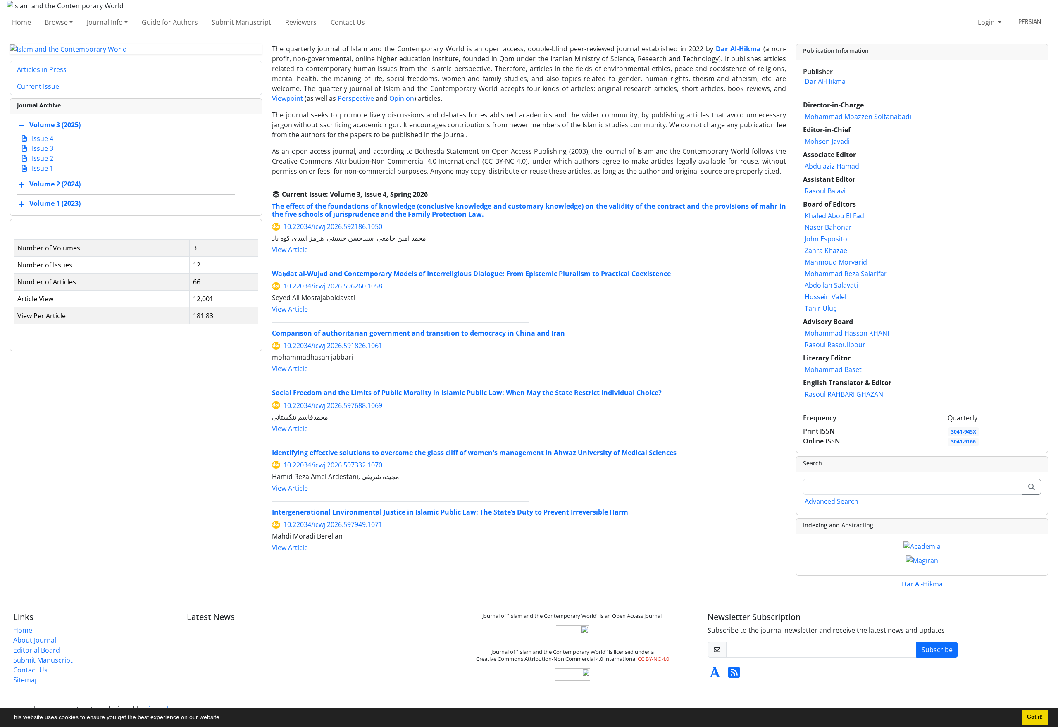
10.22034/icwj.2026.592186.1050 (333, 226)
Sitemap (26, 679)
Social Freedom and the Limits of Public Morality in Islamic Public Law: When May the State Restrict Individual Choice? (467, 392)
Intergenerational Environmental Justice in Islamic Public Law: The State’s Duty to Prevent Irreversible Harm (450, 512)
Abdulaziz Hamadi (833, 166)
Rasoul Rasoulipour (835, 344)
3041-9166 (963, 441)
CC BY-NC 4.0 (653, 659)
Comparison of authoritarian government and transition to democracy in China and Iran (418, 333)
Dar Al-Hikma (825, 81)
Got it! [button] (1035, 717)
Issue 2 (41, 158)
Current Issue (38, 86)
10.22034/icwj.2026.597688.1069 (333, 405)
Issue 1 (41, 168)
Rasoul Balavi (825, 190)
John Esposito (826, 238)
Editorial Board (36, 650)
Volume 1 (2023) (55, 203)
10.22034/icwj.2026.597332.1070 (333, 465)
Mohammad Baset (833, 369)
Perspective (357, 98)
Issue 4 (41, 138)
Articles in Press (42, 69)
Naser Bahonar (828, 227)
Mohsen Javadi (827, 141)
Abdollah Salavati (831, 285)
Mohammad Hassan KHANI (847, 333)
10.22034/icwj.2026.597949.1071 (333, 524)
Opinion (401, 98)
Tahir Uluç (820, 308)
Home (21, 22)
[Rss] (734, 674)
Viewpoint (288, 98)
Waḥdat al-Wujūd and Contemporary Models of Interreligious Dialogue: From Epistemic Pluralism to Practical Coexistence (471, 273)
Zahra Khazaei (827, 250)
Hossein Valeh (827, 296)
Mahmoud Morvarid (836, 262)
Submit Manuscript (241, 22)
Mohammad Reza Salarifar (846, 273)
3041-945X (963, 431)
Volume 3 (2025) (55, 125)
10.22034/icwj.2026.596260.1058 (333, 286)
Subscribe (937, 649)
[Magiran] (922, 559)
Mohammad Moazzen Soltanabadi (858, 116)
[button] (224, 718)
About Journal (34, 640)
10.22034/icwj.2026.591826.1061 (333, 345)
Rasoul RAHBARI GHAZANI (845, 394)
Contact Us (348, 22)
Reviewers (301, 22)
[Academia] (922, 545)
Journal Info (105, 22)
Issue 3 (41, 148)
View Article (290, 249)
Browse (56, 22)
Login (987, 22)
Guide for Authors (170, 22)
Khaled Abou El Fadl (835, 215)
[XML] (434, 194)
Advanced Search (831, 501)
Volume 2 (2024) (55, 184)
